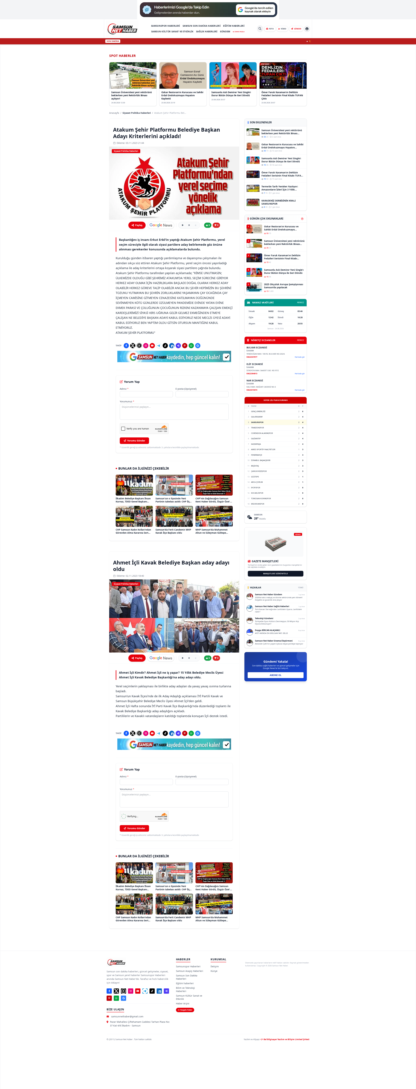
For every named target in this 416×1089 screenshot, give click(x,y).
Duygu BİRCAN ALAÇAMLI (267, 630)
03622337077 (252, 357)
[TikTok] (165, 345)
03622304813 (252, 373)
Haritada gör (300, 357)
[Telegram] (158, 345)
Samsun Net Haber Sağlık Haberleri (272, 606)
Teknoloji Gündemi (264, 618)
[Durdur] (195, 225)
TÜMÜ (300, 587)
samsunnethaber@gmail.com (127, 1016)
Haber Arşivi (182, 1003)
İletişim (215, 966)
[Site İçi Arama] (260, 28)
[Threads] (139, 345)
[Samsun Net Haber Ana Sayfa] (122, 29)
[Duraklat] (189, 225)
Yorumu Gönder (136, 440)
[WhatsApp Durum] (191, 345)
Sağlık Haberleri (206, 31)
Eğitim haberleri (233, 25)
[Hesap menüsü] (307, 29)
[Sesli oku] (182, 225)
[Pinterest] (184, 345)
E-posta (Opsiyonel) (186, 388)
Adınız (124, 388)
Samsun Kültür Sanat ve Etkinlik (172, 31)
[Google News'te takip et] (161, 225)
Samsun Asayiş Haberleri (189, 970)
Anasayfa (114, 112)
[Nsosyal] (178, 345)
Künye (214, 970)
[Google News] (197, 345)
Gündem (225, 31)
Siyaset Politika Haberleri (137, 112)
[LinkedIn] (171, 345)
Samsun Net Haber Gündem (268, 594)
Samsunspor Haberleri (165, 25)
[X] (132, 345)
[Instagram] (145, 345)
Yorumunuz (127, 401)
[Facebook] (126, 345)
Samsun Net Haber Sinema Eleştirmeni (274, 640)
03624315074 (252, 390)
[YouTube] (152, 345)
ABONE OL (275, 675)
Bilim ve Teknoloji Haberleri (185, 989)
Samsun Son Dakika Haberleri (202, 25)
